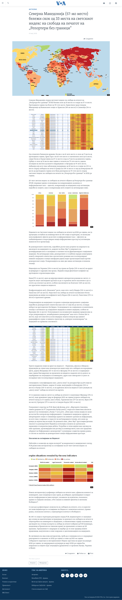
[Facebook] (116, 3)
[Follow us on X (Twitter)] (72, 575)
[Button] (88, 39)
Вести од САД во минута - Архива (43, 582)
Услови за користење (9, 582)
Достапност (6, 589)
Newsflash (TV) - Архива (40, 578)
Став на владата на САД (40, 589)
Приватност (6, 585)
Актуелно (33, 9)
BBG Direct (5, 592)
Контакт (5, 578)
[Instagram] (110, 3)
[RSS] (81, 575)
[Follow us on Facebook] (63, 575)
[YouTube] (104, 3)
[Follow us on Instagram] (67, 575)
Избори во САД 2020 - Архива (42, 585)
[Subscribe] (85, 575)
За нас (4, 574)
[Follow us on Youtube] (76, 575)
